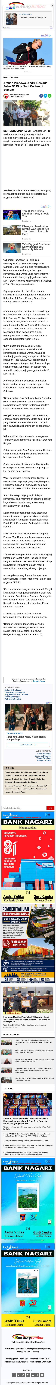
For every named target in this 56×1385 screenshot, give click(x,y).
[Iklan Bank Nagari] (28, 1242)
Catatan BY (10, 1348)
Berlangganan (12, 1358)
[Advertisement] (27, 166)
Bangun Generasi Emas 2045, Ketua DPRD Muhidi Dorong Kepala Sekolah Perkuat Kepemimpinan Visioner (27, 1146)
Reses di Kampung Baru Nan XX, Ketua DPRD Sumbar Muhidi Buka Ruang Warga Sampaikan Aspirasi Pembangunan (34, 1070)
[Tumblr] (37, 1375)
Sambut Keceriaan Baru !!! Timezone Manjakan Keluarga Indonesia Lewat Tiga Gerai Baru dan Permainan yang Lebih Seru (25, 1121)
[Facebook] (14, 1375)
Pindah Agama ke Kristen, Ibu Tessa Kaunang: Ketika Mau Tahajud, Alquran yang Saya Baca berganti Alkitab (25, 1153)
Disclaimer (38, 1348)
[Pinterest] (23, 1375)
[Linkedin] (33, 1375)
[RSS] (42, 1375)
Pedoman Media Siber (39, 1358)
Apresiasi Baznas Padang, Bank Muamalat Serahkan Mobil (25, 1141)
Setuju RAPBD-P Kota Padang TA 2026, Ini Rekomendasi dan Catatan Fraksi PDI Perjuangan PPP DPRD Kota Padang (26, 1135)
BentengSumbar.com (27, 1383)
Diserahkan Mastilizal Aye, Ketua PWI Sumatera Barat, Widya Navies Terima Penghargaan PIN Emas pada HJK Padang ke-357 (26, 1019)
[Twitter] (19, 1375)
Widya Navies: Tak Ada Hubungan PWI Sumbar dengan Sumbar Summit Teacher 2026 (34, 1060)
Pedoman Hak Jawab (14, 1362)
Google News (39, 681)
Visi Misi (26, 1351)
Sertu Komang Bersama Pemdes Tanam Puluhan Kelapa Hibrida (43, 757)
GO (50, 808)
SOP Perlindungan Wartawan (38, 1362)
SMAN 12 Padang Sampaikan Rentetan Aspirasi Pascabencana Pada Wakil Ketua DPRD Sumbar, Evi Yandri (33, 1042)
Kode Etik (24, 1358)
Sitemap (35, 1351)
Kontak (29, 1348)
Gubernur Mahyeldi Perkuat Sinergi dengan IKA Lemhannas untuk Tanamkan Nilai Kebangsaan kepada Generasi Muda (26, 789)
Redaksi (20, 1348)
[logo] (28, 1339)
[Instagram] (28, 1375)
